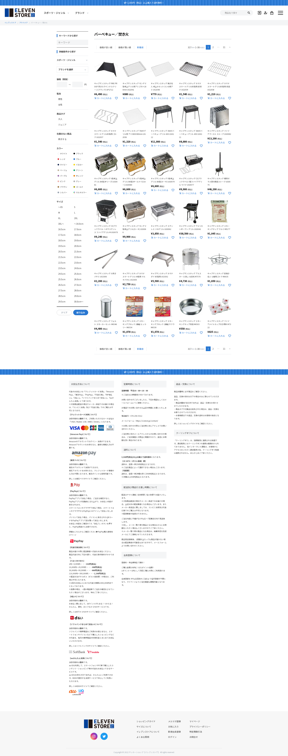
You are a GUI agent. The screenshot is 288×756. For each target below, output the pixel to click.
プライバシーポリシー (199, 726)
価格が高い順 (124, 47)
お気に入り (173, 726)
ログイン (172, 736)
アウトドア (23, 22)
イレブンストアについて (148, 731)
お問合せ (193, 736)
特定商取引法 (195, 731)
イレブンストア (10, 22)
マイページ (194, 721)
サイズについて (143, 726)
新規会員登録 (174, 731)
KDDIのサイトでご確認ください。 (90, 686)
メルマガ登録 (174, 721)
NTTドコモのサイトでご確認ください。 (92, 611)
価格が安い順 (106, 47)
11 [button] (224, 47)
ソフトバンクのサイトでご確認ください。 (93, 646)
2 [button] (213, 47)
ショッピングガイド (189, 423)
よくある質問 (142, 736)
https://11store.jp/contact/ (147, 420)
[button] (229, 47)
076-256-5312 (136, 416)
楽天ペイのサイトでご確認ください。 (91, 478)
